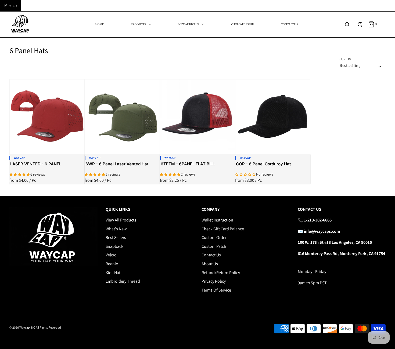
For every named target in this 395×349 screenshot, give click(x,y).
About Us (210, 264)
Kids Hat (113, 272)
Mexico (10, 5)
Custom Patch (214, 246)
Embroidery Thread (123, 281)
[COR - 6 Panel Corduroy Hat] (272, 116)
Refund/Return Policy (221, 272)
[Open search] (347, 24)
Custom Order (214, 237)
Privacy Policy (214, 281)
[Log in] (360, 24)
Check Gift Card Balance (223, 229)
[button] (19, 174)
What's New (116, 229)
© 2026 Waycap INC (22, 327)
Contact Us (211, 255)
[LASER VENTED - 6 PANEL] (47, 116)
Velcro (111, 255)
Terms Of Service (216, 290)
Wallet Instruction (217, 220)
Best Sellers (116, 237)
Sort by (345, 59)
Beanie (112, 264)
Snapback (114, 246)
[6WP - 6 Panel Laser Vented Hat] (122, 116)
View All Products (121, 220)
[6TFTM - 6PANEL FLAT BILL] (197, 116)
